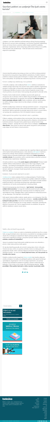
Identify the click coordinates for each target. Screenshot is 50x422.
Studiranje (37, 403)
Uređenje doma (7, 177)
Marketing (45, 404)
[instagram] (38, 421)
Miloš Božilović (17, 12)
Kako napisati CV (35, 407)
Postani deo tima (45, 402)
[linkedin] (27, 272)
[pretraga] (20, 306)
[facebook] (23, 272)
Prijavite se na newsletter (12, 319)
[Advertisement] (25, 61)
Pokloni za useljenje (8, 232)
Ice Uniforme (45, 406)
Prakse (37, 401)
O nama (45, 400)
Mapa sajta (45, 408)
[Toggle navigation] (47, 2)
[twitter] (25, 272)
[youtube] (41, 421)
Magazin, (27, 12)
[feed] (46, 421)
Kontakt (45, 398)
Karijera (37, 404)
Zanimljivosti (31, 12)
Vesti (38, 398)
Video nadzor (45, 417)
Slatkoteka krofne (45, 410)
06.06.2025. (9, 12)
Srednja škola (36, 406)
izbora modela (28, 257)
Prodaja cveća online (45, 414)
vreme (29, 85)
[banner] (12, 348)
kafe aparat (36, 152)
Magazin (37, 400)
